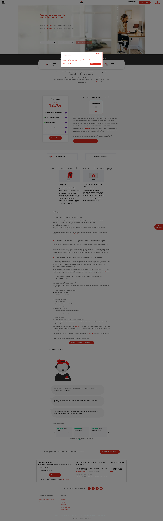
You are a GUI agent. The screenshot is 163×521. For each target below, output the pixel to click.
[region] (82, 59)
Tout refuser (97, 53)
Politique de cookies (78, 60)
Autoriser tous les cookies (95, 63)
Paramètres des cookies (67, 63)
